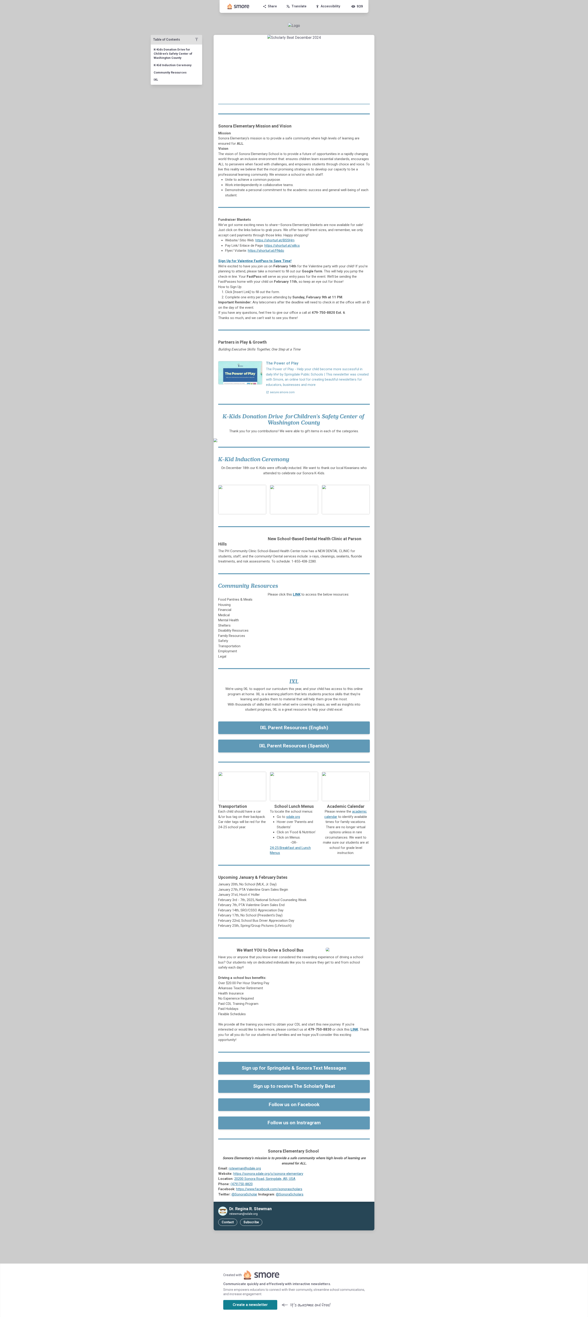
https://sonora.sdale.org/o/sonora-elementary (268, 1174)
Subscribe (251, 1222)
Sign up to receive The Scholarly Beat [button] (294, 1086)
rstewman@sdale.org (245, 1168)
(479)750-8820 (242, 1184)
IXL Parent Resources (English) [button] (294, 727)
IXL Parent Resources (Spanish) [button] (294, 746)
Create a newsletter (250, 1305)
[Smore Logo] (238, 6)
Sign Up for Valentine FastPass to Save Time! (254, 261)
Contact (228, 1222)
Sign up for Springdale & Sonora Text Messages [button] (294, 1068)
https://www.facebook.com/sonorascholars (269, 1189)
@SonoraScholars (289, 1194)
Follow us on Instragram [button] (294, 1122)
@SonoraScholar (244, 1194)
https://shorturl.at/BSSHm (274, 240)
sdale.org (293, 817)
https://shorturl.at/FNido (266, 251)
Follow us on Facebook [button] (294, 1104)
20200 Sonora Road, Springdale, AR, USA (264, 1179)
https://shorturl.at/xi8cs (282, 245)
